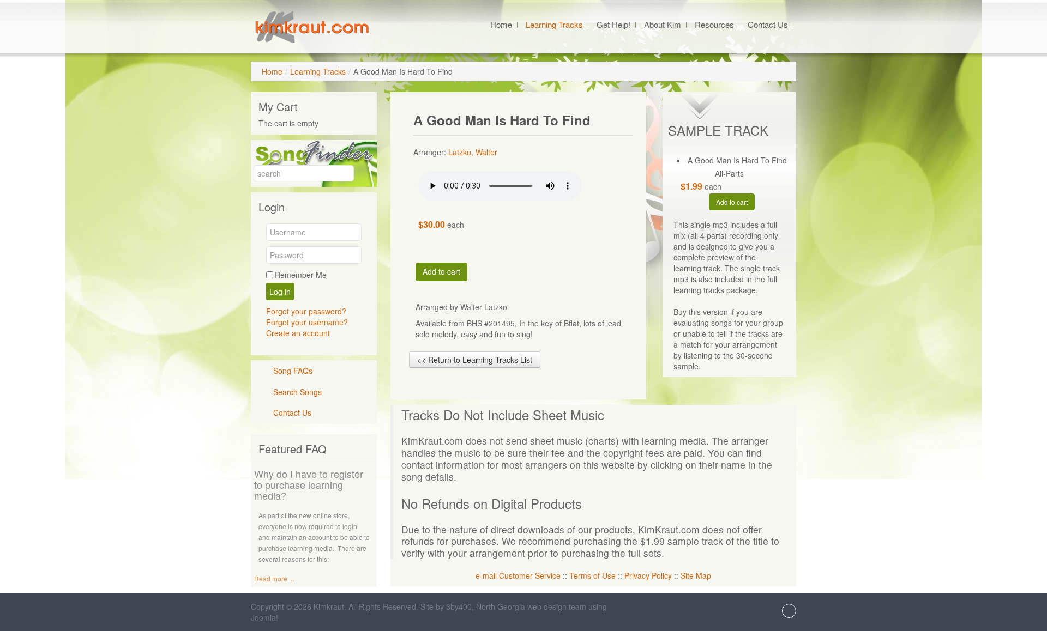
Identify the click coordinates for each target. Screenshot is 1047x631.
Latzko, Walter (472, 152)
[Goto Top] (789, 612)
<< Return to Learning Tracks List (474, 359)
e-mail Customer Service (518, 575)
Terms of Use (592, 575)
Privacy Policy (648, 575)
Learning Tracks (318, 71)
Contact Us (292, 412)
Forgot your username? (307, 322)
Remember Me (301, 274)
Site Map (696, 575)
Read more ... (274, 578)
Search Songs (297, 391)
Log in (280, 291)
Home (272, 71)
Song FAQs (292, 370)
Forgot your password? (306, 311)
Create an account (298, 332)
